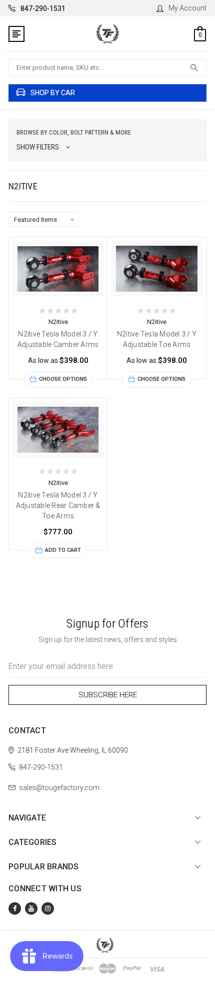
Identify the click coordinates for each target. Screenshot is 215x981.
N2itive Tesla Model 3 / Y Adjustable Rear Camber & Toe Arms (58, 505)
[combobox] (107, 68)
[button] (107, 140)
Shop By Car (52, 93)
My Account (187, 8)
